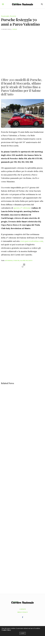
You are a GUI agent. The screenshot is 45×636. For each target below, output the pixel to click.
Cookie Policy (6, 630)
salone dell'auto (26, 260)
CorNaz (14, 29)
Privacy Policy (22, 612)
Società (13, 16)
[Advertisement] (22, 52)
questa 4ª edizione (22, 208)
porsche (16, 260)
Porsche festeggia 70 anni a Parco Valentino (20, 22)
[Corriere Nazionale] (22, 4)
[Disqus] (22, 300)
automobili (9, 260)
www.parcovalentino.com (31, 241)
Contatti (22, 609)
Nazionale (5, 16)
